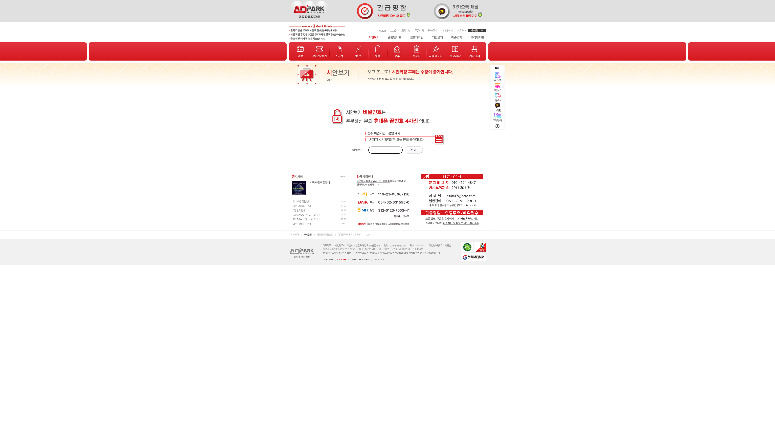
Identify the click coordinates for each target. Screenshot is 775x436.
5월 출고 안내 (299, 210)
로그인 (393, 30)
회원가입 (405, 30)
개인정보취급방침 (325, 234)
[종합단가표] (395, 37)
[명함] (300, 51)
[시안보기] (373, 37)
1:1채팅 (497, 110)
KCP (368, 234)
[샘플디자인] (417, 37)
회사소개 (295, 234)
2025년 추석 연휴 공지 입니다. (306, 219)
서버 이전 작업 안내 (320, 182)
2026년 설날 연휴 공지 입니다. (306, 214)
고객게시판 (497, 120)
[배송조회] (456, 37)
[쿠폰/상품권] (319, 51)
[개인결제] (437, 37)
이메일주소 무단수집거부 (349, 234)
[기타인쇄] (474, 51)
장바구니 (432, 30)
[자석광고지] (435, 51)
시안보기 (497, 90)
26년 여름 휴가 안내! (302, 205)
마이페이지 (446, 30)
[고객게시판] (477, 37)
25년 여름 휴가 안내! (302, 223)
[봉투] (397, 51)
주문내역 (419, 30)
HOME (382, 30)
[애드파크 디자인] (317, 32)
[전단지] (358, 51)
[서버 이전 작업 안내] (299, 194)
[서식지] (416, 51)
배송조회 (497, 100)
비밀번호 (357, 150)
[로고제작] (455, 51)
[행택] (377, 51)
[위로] (497, 126)
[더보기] (343, 176)
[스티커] (339, 51)
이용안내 (461, 30)
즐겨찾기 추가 (478, 30)
